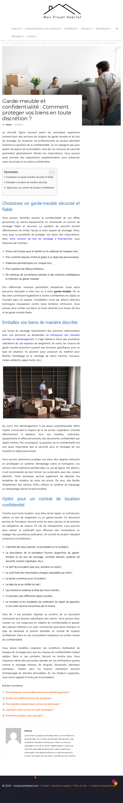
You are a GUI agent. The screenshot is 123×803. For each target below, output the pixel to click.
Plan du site (80, 785)
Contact (31, 36)
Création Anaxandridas (103, 785)
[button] (117, 28)
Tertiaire (16, 36)
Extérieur (70, 28)
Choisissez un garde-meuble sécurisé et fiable (29, 177)
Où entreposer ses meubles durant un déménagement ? (38, 692)
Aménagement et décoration (42, 28)
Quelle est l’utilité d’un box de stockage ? (29, 698)
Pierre (9, 124)
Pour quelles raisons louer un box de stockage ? (33, 703)
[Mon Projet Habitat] (61, 12)
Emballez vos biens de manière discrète (26, 182)
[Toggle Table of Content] (50, 172)
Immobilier (102, 28)
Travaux (86, 28)
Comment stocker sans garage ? (24, 715)
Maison (15, 28)
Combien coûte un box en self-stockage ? (30, 709)
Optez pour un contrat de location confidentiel (30, 187)
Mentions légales (61, 785)
